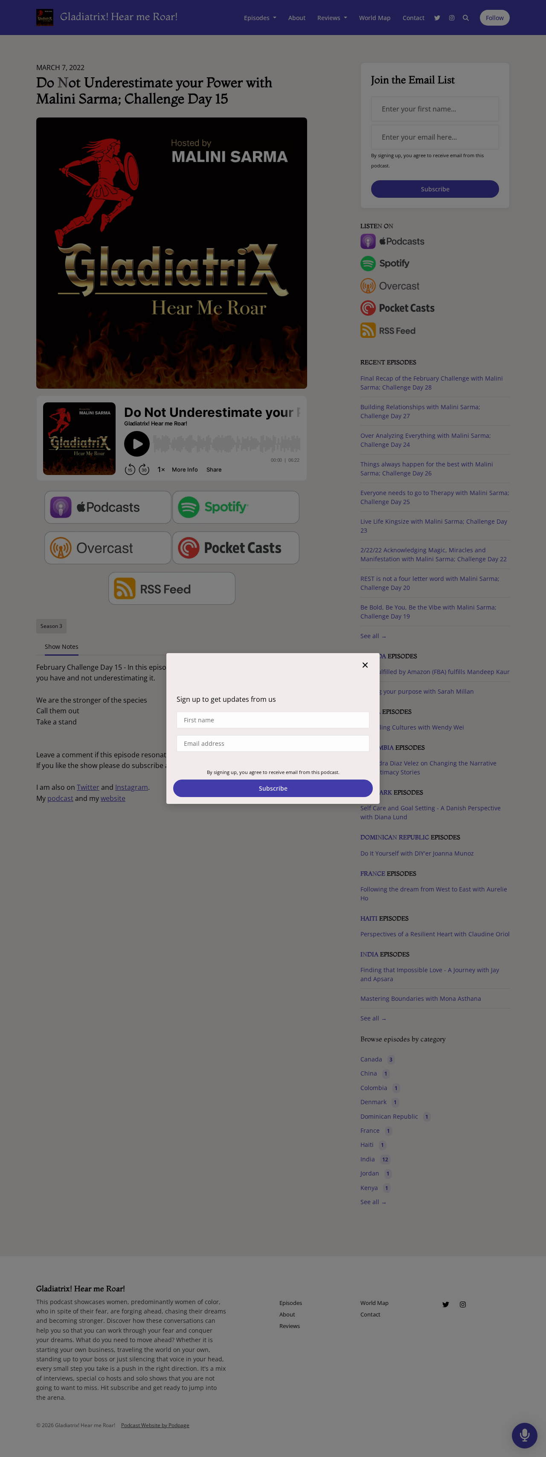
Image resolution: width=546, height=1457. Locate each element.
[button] (365, 665)
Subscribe (273, 788)
